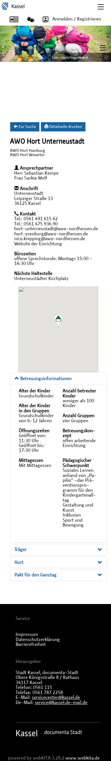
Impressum (27, 634)
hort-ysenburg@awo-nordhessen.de (51, 234)
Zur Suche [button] (27, 127)
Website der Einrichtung (38, 244)
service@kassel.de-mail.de (61, 702)
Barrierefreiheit (31, 644)
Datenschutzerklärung (38, 639)
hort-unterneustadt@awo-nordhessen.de (56, 229)
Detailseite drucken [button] (65, 127)
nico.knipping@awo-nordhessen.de (49, 238)
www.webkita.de (82, 758)
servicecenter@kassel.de (56, 697)
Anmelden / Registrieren (76, 19)
